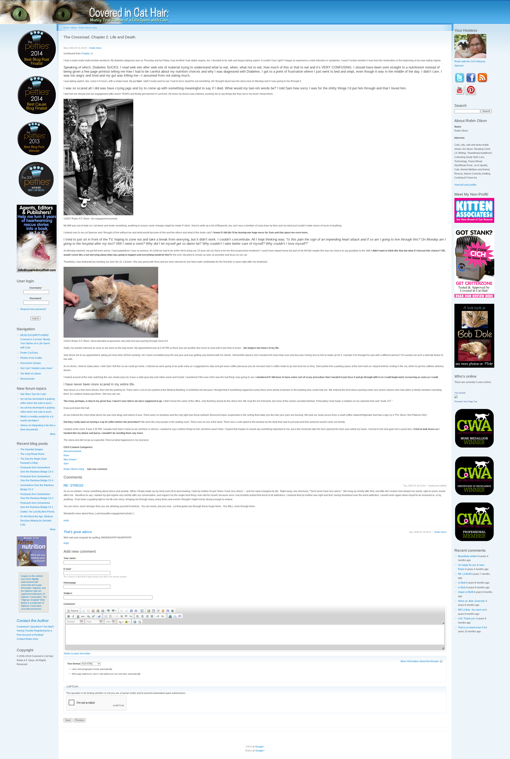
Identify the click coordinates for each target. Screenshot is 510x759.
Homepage (70, 582)
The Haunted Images (31, 449)
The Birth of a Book (30, 373)
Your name (70, 558)
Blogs (74, 27)
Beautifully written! (468, 556)
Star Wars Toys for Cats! (33, 394)
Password (36, 298)
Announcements (72, 451)
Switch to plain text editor (77, 653)
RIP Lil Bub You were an (471, 609)
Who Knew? (70, 459)
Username (36, 287)
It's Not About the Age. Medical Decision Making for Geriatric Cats (36, 520)
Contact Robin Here (27, 639)
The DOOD (460, 393)
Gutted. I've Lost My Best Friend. (37, 511)
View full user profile (465, 184)
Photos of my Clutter (31, 358)
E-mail (68, 569)
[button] (72, 610)
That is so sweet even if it (471, 627)
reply (66, 520)
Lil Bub (462, 582)
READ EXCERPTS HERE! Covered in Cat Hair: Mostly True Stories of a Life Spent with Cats (35, 341)
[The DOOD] (456, 397)
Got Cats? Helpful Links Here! (36, 368)
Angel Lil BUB (465, 592)
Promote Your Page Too (465, 401)
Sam (66, 463)
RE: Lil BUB (464, 574)
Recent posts (27, 378)
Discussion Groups (30, 363)
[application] (255, 629)
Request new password (33, 309)
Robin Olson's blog (88, 27)
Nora (66, 455)
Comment (70, 604)
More (53, 434)
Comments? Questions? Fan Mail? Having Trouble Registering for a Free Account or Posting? (35, 630)
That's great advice (78, 532)
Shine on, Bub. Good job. (471, 601)
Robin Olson (96, 48)
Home (66, 27)
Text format (74, 663)
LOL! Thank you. (467, 618)
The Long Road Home (32, 454)
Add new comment (97, 469)
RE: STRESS (73, 485)
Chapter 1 (86, 53)
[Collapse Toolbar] (443, 623)
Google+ (260, 746)
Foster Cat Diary (29, 352)
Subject (68, 593)
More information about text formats (420, 661)
